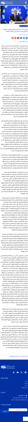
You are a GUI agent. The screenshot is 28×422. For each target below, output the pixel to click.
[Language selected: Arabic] (23, 421)
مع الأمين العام (23, 26)
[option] (24, 420)
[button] (25, 2)
